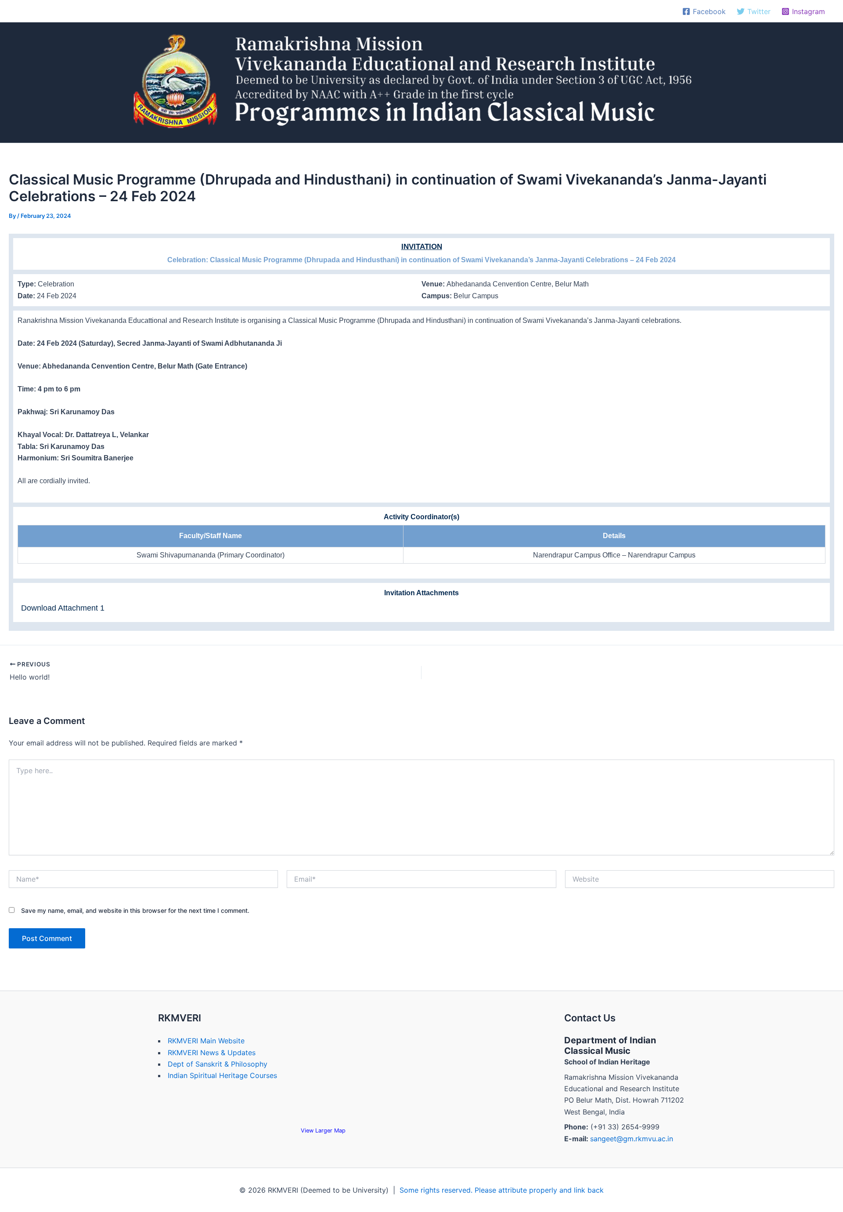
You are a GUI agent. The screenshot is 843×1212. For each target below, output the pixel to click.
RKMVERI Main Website (206, 1040)
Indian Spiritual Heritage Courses (222, 1075)
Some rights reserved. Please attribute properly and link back (502, 1190)
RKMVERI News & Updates (212, 1052)
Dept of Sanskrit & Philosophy (217, 1064)
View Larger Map (323, 1130)
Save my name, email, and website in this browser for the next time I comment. (135, 910)
